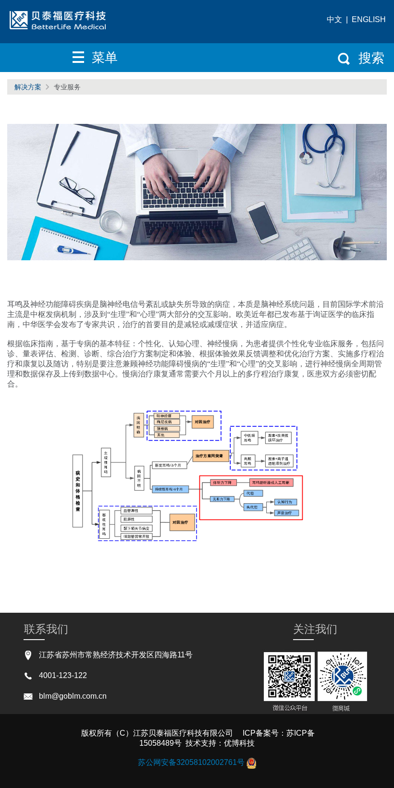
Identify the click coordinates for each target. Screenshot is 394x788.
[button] (99, 57)
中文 (334, 19)
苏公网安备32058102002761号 (191, 763)
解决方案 (27, 87)
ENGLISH (369, 19)
